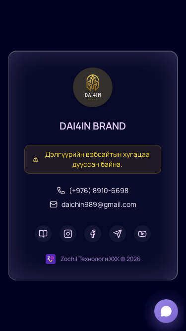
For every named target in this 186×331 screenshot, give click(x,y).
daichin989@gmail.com (99, 204)
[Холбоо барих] (166, 311)
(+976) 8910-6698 (98, 190)
